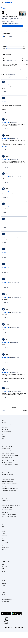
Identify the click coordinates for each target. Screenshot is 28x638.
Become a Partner (5, 547)
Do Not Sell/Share (5, 601)
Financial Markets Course (7, 485)
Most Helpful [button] (21, 77)
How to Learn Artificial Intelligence (8, 511)
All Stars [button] (12, 77)
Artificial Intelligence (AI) (6, 424)
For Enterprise (5, 542)
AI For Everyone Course (6, 478)
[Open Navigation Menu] (2, 2)
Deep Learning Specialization (7, 481)
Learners (4, 563)
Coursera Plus (4, 535)
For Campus (4, 545)
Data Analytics (5, 427)
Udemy (3, 553)
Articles (3, 594)
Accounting (4, 422)
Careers (3, 531)
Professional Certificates (7, 537)
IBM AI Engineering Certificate (8, 459)
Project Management (6, 434)
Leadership (4, 530)
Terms (3, 585)
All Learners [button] (4, 77)
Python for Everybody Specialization (9, 490)
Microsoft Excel (5, 433)
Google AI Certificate (6, 448)
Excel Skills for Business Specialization (9, 483)
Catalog (3, 533)
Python (3, 436)
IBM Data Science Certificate (7, 462)
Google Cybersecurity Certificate (8, 450)
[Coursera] (8, 2)
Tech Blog (4, 571)
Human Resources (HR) (6, 431)
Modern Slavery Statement (7, 599)
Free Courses (4, 551)
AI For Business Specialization (8, 476)
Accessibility (4, 590)
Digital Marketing (5, 429)
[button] (7, 404)
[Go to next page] (26, 407)
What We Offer (5, 528)
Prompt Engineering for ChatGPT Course (10, 488)
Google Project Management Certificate (10, 455)
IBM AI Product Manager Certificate (9, 460)
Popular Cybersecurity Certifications (9, 514)
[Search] (25, 2)
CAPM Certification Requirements (8, 502)
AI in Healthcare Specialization (8, 479)
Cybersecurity (5, 426)
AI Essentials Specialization (7, 474)
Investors (4, 583)
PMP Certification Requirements (8, 512)
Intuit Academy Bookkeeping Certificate (10, 464)
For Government (5, 544)
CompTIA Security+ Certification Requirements (11, 505)
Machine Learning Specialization (8, 486)
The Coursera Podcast (6, 570)
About (3, 526)
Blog (3, 568)
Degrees (3, 540)
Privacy (3, 587)
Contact (3, 592)
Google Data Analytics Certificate (8, 452)
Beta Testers (4, 566)
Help (3, 589)
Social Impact (4, 549)
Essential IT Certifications (7, 507)
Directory (4, 596)
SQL (3, 438)
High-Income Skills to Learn (7, 509)
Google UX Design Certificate (7, 457)
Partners (3, 564)
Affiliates (3, 597)
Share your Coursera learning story (9, 516)
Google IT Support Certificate (8, 453)
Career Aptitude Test (6, 500)
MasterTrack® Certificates (7, 538)
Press (3, 582)
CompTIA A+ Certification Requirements (10, 504)
